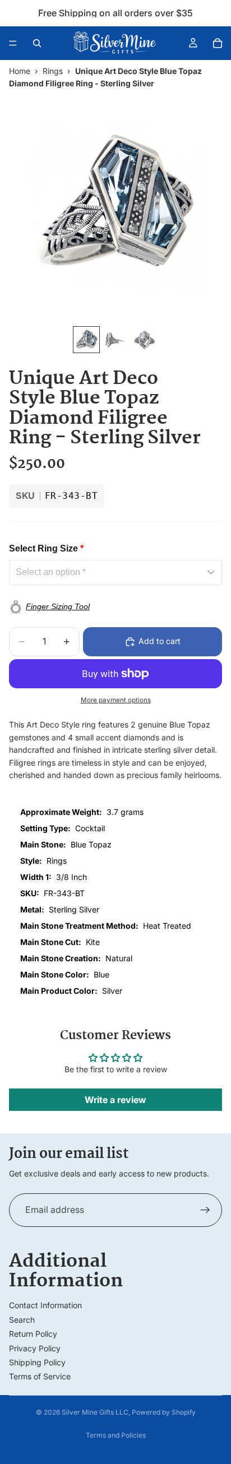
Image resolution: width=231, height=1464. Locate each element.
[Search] (37, 43)
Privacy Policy (35, 1348)
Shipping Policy (37, 1362)
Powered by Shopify (164, 1412)
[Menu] (13, 43)
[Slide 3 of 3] (144, 339)
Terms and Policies (116, 1435)
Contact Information (45, 1305)
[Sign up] (205, 1210)
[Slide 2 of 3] (115, 339)
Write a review (115, 1099)
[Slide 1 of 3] (86, 339)
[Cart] (217, 43)
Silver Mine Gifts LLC (95, 1412)
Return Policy (33, 1333)
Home (19, 71)
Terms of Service (40, 1376)
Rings (53, 71)
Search (22, 1319)
